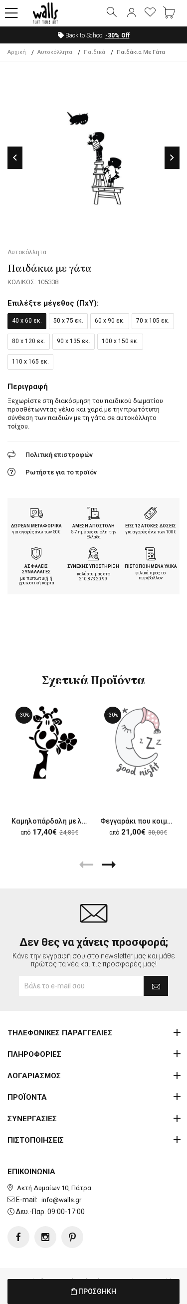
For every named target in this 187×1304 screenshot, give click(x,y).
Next (172, 157)
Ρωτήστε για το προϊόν (61, 472)
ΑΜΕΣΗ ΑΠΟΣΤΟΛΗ (93, 525)
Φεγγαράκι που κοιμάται (141, 821)
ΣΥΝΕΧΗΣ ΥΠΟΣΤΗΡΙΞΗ (93, 566)
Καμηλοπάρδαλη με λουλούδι (60, 821)
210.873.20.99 (93, 578)
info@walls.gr (61, 1200)
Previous (14, 157)
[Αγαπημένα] (150, 12)
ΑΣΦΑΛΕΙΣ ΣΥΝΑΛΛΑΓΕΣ (36, 569)
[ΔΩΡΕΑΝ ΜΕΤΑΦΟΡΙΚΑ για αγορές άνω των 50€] (36, 514)
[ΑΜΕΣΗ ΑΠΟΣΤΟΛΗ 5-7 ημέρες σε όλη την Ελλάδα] (93, 514)
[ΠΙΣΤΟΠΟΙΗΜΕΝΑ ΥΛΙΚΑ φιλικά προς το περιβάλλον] (150, 554)
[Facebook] (18, 1237)
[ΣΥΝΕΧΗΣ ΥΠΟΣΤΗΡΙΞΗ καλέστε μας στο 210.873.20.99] (93, 554)
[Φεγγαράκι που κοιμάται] (138, 742)
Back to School (97, 35)
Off (117, 35)
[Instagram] (45, 1237)
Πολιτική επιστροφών (59, 454)
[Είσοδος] (131, 12)
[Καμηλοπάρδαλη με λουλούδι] (49, 742)
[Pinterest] (72, 1237)
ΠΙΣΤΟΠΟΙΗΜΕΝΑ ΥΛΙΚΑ (151, 566)
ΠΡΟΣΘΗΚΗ (96, 1292)
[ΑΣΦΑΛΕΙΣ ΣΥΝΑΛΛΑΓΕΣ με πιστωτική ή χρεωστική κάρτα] (36, 554)
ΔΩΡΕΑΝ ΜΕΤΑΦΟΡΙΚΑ (36, 525)
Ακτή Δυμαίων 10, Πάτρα (54, 1188)
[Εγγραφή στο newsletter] (156, 986)
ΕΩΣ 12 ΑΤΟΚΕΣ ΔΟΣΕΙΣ (150, 525)
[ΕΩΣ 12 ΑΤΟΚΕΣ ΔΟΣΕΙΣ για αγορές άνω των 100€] (150, 514)
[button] (11, 13)
